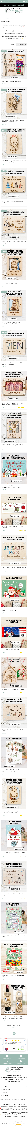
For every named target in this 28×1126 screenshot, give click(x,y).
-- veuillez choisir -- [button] (22, 44)
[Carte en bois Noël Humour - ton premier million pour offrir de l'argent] (14, 386)
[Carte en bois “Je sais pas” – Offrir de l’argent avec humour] (14, 550)
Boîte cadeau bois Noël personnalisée (11, 81)
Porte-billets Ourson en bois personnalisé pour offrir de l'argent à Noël (14, 161)
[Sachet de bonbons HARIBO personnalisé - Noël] (14, 958)
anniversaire (12, 1112)
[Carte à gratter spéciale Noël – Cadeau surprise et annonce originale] (14, 752)
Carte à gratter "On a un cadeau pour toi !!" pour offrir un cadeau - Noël (13, 609)
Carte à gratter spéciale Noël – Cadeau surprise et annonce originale (12, 770)
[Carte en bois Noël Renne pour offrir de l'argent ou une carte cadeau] (14, 427)
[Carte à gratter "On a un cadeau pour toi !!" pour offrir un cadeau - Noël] (14, 591)
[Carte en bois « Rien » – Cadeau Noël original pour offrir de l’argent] (14, 345)
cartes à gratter (24, 1108)
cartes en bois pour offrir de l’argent (9, 1109)
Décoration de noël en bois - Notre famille (13, 689)
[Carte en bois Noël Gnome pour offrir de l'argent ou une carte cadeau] (14, 793)
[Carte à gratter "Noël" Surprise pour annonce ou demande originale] (14, 835)
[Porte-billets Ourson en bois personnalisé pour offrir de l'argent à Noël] (14, 143)
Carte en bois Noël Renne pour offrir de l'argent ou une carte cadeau (12, 445)
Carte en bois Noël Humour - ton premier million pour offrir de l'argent (13, 404)
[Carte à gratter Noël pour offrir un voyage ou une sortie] (14, 509)
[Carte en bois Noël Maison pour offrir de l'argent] (14, 876)
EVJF (26, 1112)
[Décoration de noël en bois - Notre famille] (14, 672)
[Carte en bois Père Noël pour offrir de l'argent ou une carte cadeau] (14, 264)
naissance (17, 1112)
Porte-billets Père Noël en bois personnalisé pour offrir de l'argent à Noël (13, 121)
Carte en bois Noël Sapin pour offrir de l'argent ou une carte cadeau (12, 323)
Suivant (14, 1028)
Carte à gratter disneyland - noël (10, 649)
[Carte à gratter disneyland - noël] (14, 632)
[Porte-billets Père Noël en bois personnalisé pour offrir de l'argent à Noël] (14, 103)
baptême (23, 1112)
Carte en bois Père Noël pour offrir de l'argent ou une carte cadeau (12, 282)
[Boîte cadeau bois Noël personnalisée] (14, 64)
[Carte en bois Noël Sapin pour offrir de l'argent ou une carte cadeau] (14, 305)
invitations (21, 1109)
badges (25, 1109)
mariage (6, 1112)
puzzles (15, 1110)
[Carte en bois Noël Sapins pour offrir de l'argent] (14, 183)
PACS (8, 1113)
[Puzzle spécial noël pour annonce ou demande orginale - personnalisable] (14, 468)
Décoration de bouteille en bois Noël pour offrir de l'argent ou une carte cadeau (13, 1017)
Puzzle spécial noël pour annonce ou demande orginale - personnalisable (11, 486)
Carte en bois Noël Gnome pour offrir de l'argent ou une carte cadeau (12, 811)
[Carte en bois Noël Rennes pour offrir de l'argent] (14, 712)
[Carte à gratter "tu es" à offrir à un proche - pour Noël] (14, 917)
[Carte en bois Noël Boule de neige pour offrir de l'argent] (14, 224)
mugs (11, 1110)
